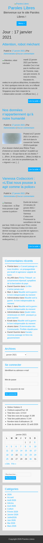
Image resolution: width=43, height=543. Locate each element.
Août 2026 (11, 500)
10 (35, 447)
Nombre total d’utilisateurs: (18, 421)
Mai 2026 (11, 523)
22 (26, 455)
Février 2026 (12, 512)
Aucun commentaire (25, 54)
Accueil (10, 497)
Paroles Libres (21, 7)
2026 (9, 495)
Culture (10, 509)
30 (31, 459)
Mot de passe (10, 380)
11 (7, 451)
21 (21, 455)
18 (7, 455)
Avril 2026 (11, 506)
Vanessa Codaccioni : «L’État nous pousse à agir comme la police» (19, 183)
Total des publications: (17, 419)
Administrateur (10, 54)
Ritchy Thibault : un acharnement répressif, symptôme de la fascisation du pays (21, 280)
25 (7, 459)
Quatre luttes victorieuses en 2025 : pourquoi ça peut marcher (21, 315)
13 (17, 451)
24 (35, 455)
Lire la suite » (35, 101)
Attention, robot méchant (21, 44)
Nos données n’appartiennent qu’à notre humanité (17, 114)
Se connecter (11, 394)
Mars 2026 (11, 526)
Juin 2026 (11, 520)
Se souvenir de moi (16, 389)
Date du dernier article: (17, 424)
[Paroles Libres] (21, 4)
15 (26, 451)
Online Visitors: (14, 407)
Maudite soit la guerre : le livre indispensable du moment (22, 301)
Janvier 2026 (12, 515)
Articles (10, 503)
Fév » (13, 464)
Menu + (21, 23)
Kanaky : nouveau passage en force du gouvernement (20, 335)
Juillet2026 (12, 517)
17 (35, 451)
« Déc (7, 464)
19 (12, 455)
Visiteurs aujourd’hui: (16, 410)
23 (31, 455)
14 (21, 451)
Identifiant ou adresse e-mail (17, 370)
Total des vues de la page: (18, 416)
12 (12, 451)
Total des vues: (13, 413)
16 (31, 451)
